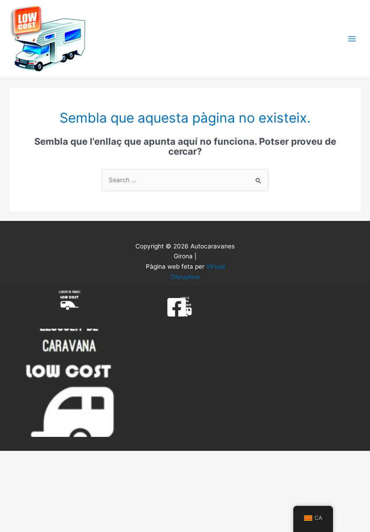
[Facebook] (176, 307)
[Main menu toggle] (352, 39)
